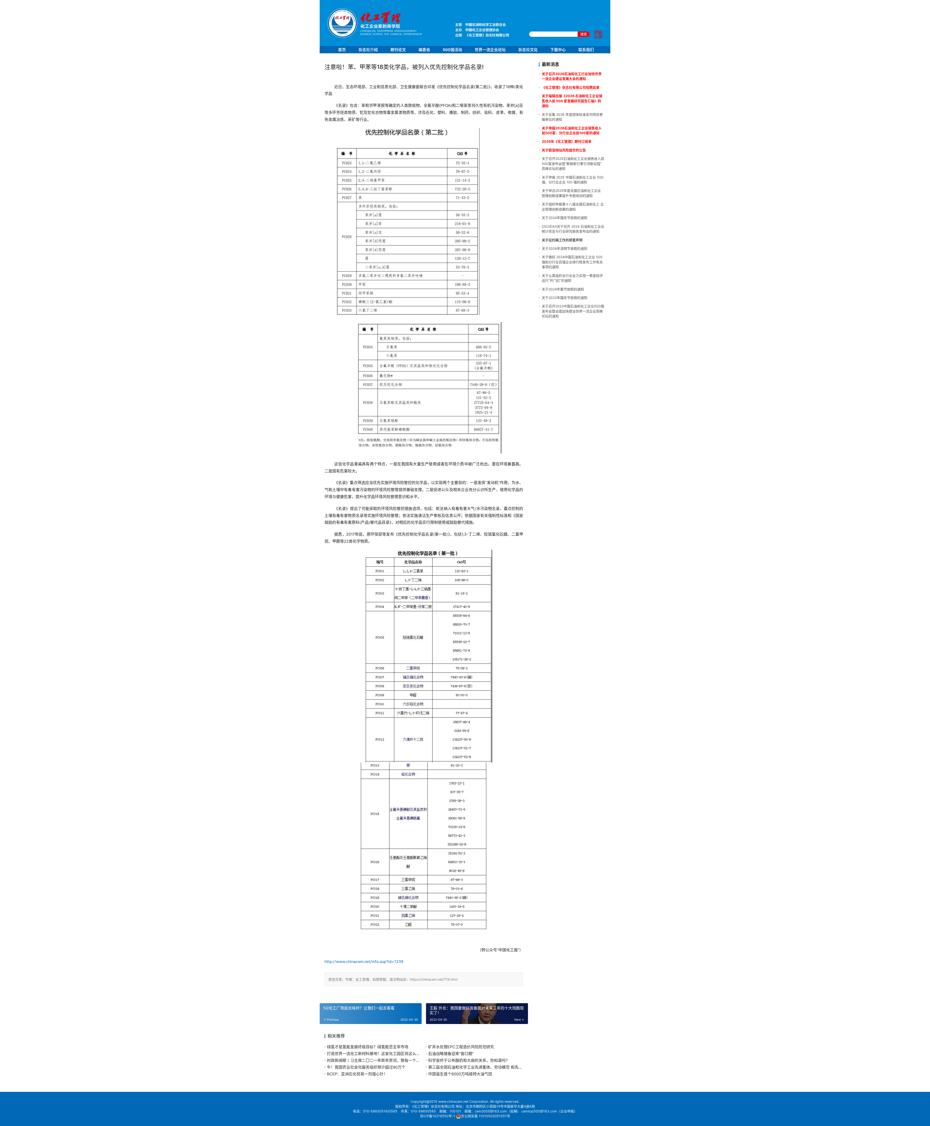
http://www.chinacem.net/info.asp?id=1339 (364, 961)
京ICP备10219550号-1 (437, 1116)
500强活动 (452, 49)
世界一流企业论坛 (490, 49)
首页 (342, 49)
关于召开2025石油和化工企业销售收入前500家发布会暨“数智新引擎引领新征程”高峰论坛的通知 (573, 163)
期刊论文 (398, 49)
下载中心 (558, 49)
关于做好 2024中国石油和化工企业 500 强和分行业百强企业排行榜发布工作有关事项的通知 (572, 262)
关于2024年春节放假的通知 (563, 289)
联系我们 (586, 49)
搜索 (583, 34)
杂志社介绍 (368, 49)
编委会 (424, 49)
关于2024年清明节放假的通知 (564, 248)
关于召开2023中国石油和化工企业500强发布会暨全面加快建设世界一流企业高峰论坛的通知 (573, 311)
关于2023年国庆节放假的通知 (564, 298)
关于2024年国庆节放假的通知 (564, 218)
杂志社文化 (528, 49)
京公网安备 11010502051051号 (485, 1116)
